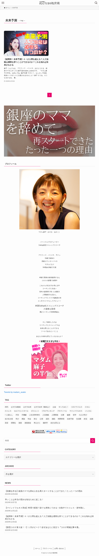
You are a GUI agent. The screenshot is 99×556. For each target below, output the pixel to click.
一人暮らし (9, 415)
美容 (6, 423)
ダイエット (35, 411)
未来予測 (70, 419)
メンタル (88, 411)
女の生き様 (9, 419)
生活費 (78, 419)
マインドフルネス (76, 411)
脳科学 (45, 423)
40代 (6, 407)
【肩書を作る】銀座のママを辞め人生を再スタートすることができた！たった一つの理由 (43, 492)
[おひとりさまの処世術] (49, 3)
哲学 (74, 415)
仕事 (62, 415)
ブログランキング (48, 411)
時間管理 (61, 419)
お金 (54, 407)
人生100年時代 (34, 415)
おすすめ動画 (16, 407)
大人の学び (83, 415)
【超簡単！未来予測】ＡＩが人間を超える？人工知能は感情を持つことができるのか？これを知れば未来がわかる (49, 519)
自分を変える (55, 423)
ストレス (8, 411)
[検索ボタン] (96, 3)
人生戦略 (46, 415)
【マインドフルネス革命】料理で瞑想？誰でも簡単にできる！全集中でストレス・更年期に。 (45, 509)
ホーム (37, 548)
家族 (23, 419)
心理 (41, 419)
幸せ (35, 419)
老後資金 (28, 423)
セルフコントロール (21, 411)
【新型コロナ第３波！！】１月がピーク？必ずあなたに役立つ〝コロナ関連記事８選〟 (42, 528)
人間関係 (55, 415)
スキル (87, 407)
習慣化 (13, 423)
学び (17, 419)
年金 (29, 419)
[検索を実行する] (92, 440)
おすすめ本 (27, 407)
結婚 (91, 419)
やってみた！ (63, 407)
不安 (17, 415)
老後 (20, 423)
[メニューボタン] (3, 3)
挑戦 (53, 419)
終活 (85, 419)
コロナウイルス (76, 407)
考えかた (37, 423)
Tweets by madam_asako (15, 392)
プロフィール (62, 411)
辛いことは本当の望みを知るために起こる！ (24, 500)
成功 (47, 419)
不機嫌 (24, 415)
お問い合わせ (59, 548)
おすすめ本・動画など (42, 407)
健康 (68, 415)
